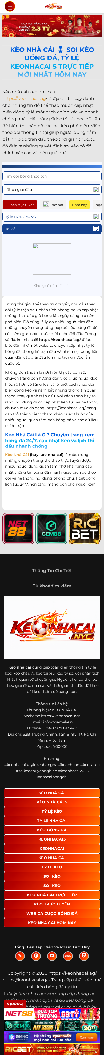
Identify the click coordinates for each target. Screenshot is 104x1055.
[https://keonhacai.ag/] (53, 6)
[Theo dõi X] (20, 956)
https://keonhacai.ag (24, 98)
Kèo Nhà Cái (17, 454)
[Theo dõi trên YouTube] (52, 956)
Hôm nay (79, 205)
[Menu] (10, 6)
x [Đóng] (15, 1004)
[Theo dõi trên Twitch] (84, 956)
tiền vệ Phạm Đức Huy (68, 947)
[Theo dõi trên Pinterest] (36, 956)
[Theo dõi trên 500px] (68, 956)
